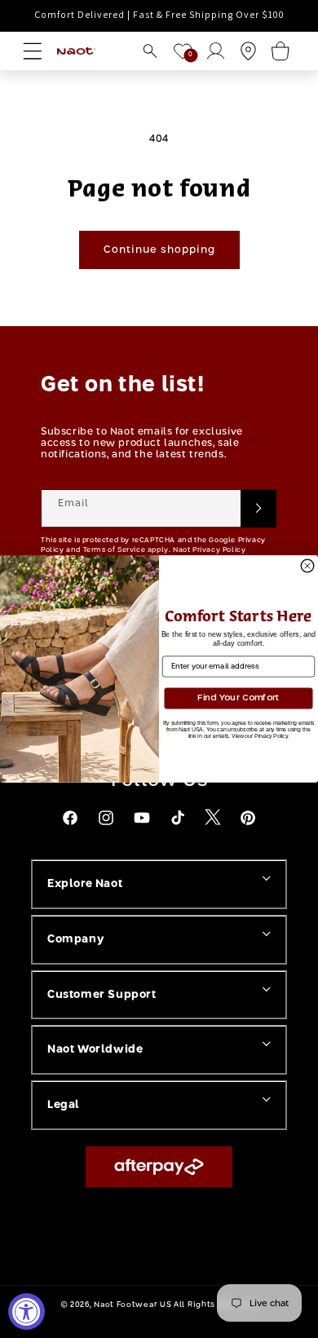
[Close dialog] (307, 565)
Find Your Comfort (238, 698)
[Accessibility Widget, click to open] (26, 1311)
